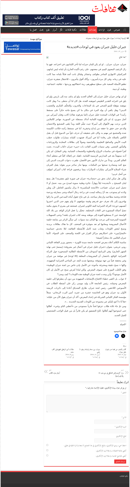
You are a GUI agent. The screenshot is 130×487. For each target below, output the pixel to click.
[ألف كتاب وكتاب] (49, 20)
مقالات (82, 30)
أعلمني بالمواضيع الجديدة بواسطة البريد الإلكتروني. (111, 456)
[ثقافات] (109, 7)
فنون (109, 30)
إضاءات (92, 30)
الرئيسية (124, 29)
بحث (41, 30)
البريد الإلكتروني (120, 427)
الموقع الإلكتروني (121, 436)
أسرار (55, 30)
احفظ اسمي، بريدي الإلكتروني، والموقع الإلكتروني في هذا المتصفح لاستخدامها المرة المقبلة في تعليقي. (95, 445)
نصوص (117, 30)
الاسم (124, 417)
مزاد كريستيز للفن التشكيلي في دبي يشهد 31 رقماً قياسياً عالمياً (111, 373)
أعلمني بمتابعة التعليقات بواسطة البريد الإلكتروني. (111, 451)
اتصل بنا (33, 30)
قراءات (101, 30)
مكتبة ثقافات (71, 30)
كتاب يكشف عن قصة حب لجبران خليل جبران (115, 351)
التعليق (123, 392)
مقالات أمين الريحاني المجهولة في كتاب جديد (63, 351)
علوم (48, 30)
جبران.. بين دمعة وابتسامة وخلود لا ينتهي (89, 351)
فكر (61, 30)
